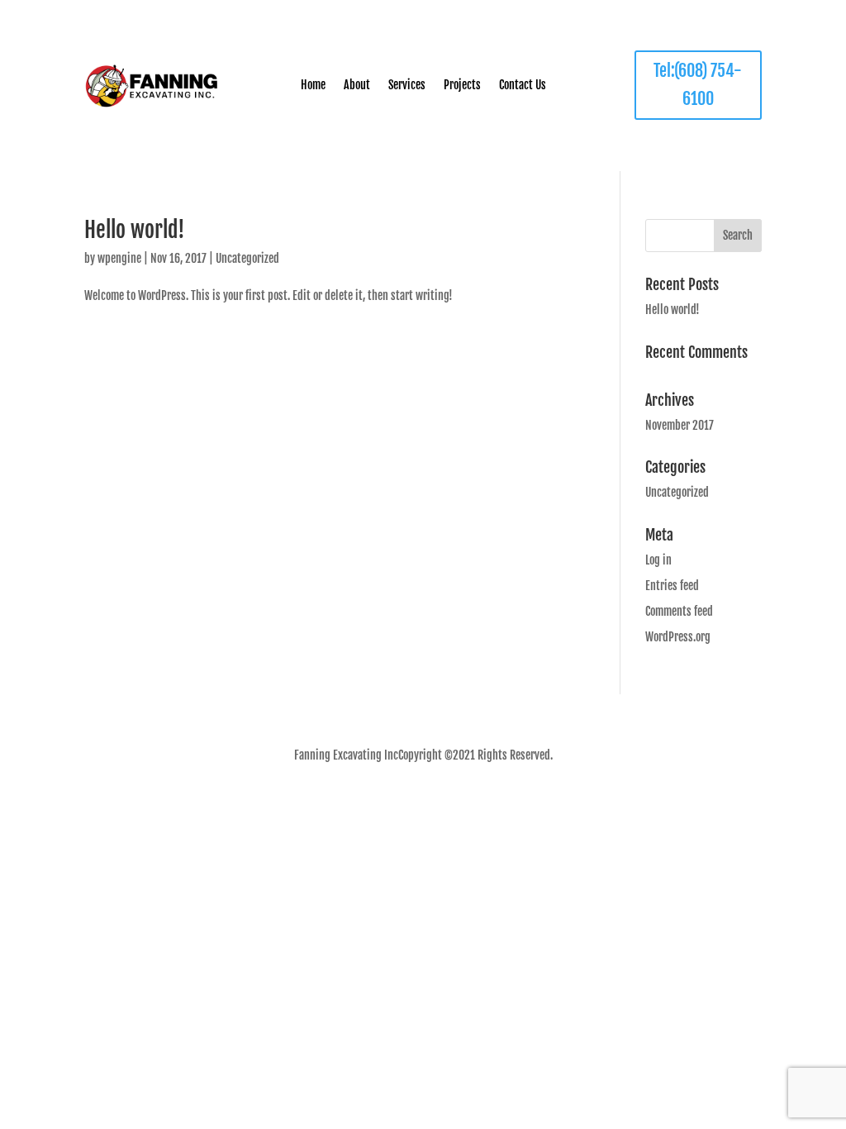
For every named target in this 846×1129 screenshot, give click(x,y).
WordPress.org (678, 637)
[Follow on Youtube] (451, 799)
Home (313, 85)
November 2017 (679, 425)
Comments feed (679, 611)
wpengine (119, 258)
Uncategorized (247, 258)
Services (406, 85)
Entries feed (672, 586)
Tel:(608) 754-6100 (698, 84)
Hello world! (134, 230)
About (357, 85)
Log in (658, 560)
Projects (462, 85)
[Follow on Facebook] (407, 799)
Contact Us (522, 85)
